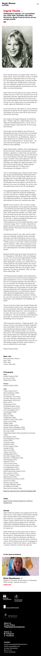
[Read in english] (5, 22)
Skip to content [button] (6, 2)
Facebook (6, 636)
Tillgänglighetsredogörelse (14, 627)
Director (7, 585)
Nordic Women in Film (8, 4)
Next (35, 47)
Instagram (10, 634)
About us (7, 623)
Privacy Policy (9, 625)
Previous (6, 47)
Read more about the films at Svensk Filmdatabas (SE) (19, 491)
